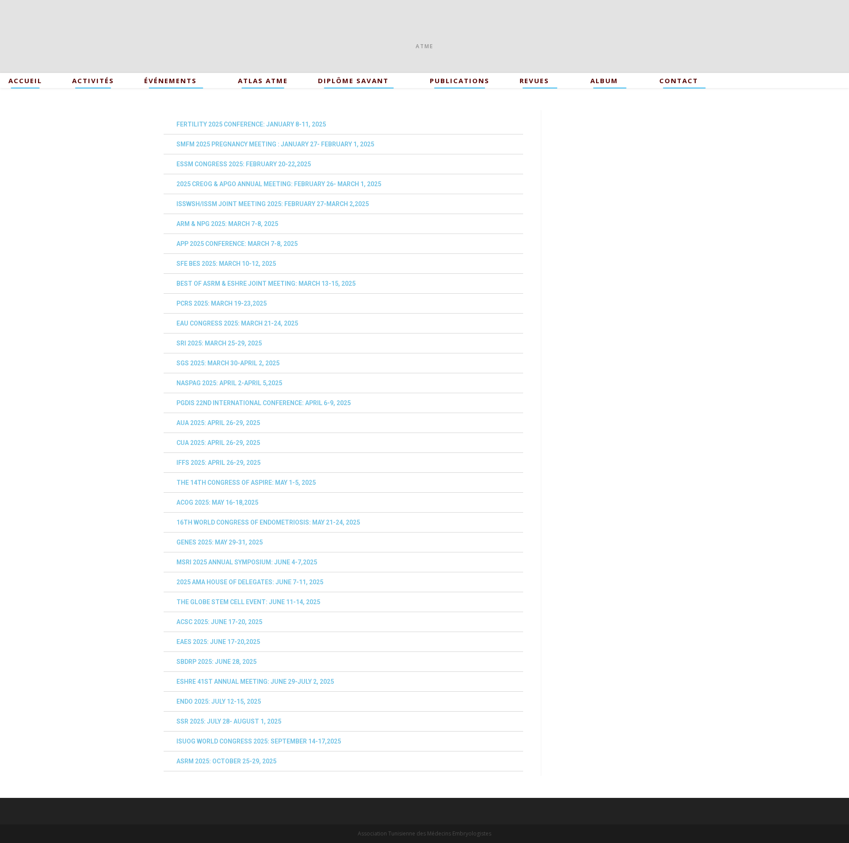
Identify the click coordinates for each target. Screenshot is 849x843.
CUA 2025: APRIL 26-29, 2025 (218, 442)
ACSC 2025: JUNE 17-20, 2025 (219, 621)
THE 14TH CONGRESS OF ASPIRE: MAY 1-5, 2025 (246, 482)
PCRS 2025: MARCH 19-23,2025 (221, 303)
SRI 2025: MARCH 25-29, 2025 (219, 343)
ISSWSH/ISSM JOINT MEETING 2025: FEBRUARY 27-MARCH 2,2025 (272, 203)
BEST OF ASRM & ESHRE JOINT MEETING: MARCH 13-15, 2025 (266, 283)
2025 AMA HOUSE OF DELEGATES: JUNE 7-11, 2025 (249, 582)
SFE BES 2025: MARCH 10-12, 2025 (226, 263)
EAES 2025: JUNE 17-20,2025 (218, 641)
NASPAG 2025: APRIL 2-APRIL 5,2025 (229, 383)
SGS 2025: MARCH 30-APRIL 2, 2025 (227, 363)
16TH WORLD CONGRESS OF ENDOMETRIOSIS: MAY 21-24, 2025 (268, 522)
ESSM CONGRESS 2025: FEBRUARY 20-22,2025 (243, 164)
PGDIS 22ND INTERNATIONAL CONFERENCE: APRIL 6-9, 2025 (263, 402)
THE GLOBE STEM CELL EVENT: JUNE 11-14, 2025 (248, 601)
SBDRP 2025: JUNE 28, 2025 (216, 661)
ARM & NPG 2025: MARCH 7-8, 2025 (227, 223)
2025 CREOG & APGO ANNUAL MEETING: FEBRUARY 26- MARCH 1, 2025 (278, 184)
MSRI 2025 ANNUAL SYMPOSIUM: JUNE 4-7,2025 (246, 562)
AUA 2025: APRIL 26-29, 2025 (218, 422)
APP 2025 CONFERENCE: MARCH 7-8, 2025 (237, 243)
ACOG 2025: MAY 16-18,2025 (217, 502)
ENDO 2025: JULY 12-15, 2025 (218, 701)
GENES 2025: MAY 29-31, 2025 (219, 542)
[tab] (343, 124)
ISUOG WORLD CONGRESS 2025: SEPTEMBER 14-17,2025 (258, 741)
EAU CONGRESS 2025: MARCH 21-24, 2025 (237, 323)
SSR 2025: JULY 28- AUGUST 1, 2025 (228, 721)
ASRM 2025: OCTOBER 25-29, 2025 (226, 761)
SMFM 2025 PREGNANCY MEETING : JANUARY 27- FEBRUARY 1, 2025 (275, 144)
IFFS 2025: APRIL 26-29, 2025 (218, 462)
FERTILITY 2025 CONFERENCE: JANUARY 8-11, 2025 (251, 124)
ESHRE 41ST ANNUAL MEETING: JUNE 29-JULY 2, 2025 (255, 681)
